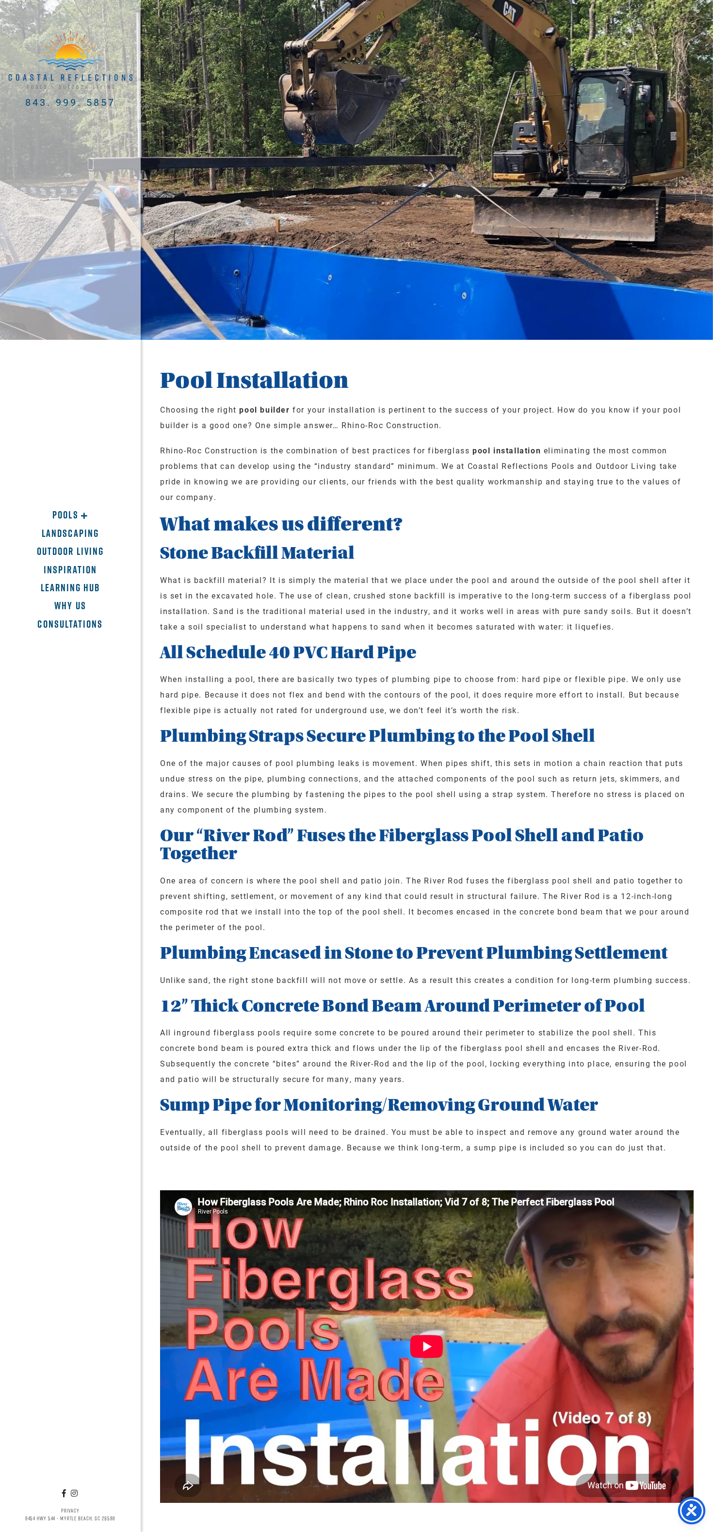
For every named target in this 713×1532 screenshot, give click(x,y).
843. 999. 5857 (70, 102)
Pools (66, 515)
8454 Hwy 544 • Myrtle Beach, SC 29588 (70, 1518)
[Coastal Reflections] (70, 60)
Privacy (70, 1511)
